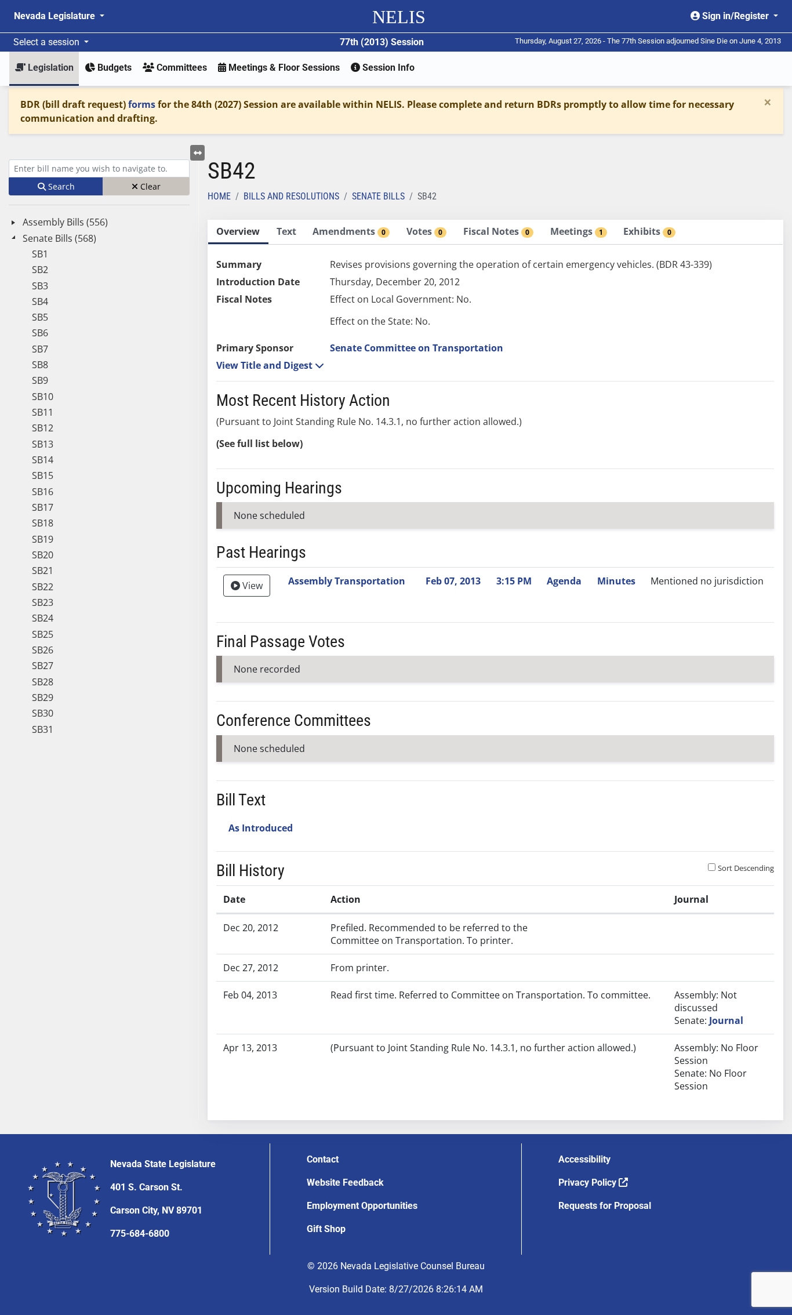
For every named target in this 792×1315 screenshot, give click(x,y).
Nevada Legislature (55, 15)
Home (219, 196)
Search (60, 186)
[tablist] (496, 670)
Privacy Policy (588, 1182)
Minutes (616, 581)
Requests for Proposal (604, 1205)
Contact (323, 1159)
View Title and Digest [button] (265, 365)
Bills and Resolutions (291, 196)
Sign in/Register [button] (735, 15)
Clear (149, 186)
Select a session (47, 42)
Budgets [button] (113, 67)
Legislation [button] (50, 67)
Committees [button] (180, 67)
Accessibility (584, 1159)
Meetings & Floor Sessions (283, 67)
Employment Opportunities (362, 1205)
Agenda (564, 581)
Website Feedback (345, 1182)
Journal (726, 1020)
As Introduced (260, 828)
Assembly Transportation (346, 581)
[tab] (238, 232)
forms (141, 104)
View (251, 585)
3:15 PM (514, 581)
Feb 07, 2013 (453, 581)
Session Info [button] (387, 67)
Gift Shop (326, 1228)
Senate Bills (378, 196)
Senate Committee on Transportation (416, 348)
